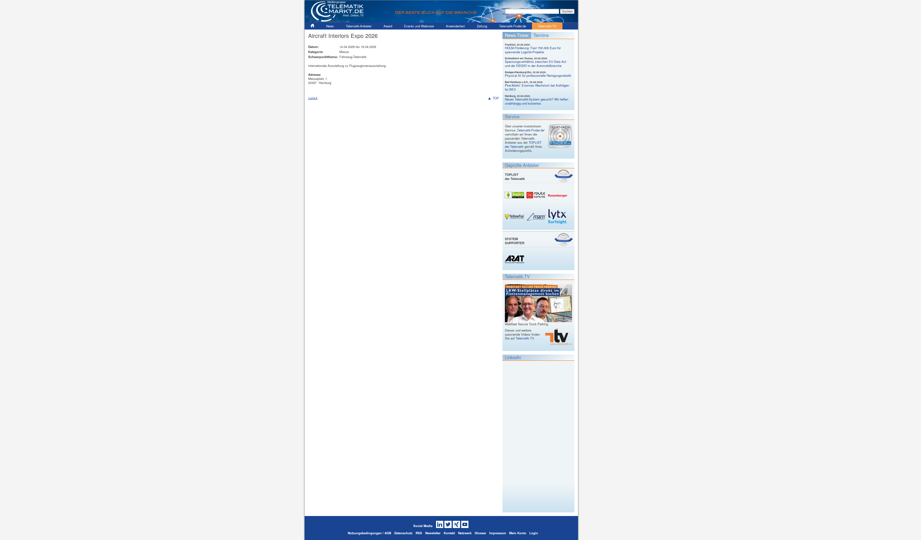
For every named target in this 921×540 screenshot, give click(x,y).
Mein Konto (517, 533)
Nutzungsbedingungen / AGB (369, 533)
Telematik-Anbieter (359, 26)
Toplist (563, 175)
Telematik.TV (547, 26)
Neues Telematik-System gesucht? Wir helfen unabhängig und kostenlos (536, 101)
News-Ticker (517, 35)
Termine (541, 35)
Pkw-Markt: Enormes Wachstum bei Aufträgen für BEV (537, 87)
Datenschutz (403, 533)
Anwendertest (455, 26)
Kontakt (449, 533)
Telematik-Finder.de (512, 26)
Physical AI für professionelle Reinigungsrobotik (538, 75)
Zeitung (482, 26)
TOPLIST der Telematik (523, 144)
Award (388, 26)
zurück (313, 98)
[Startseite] (441, 20)
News (330, 26)
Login (533, 533)
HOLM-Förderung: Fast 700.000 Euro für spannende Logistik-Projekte (533, 50)
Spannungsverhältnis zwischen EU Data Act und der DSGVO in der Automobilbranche (535, 63)
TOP (496, 98)
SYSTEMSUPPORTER (514, 241)
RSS (419, 533)
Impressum (497, 533)
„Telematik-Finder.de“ (530, 130)
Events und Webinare (419, 26)
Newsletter (433, 533)
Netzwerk (465, 533)
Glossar (480, 533)
